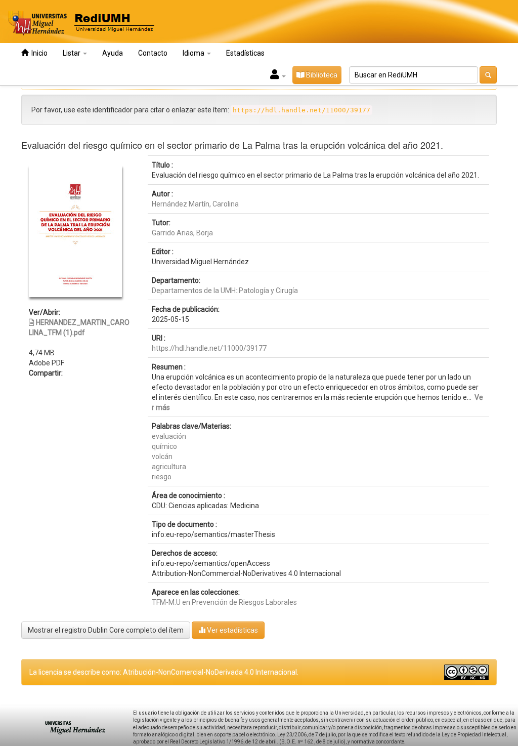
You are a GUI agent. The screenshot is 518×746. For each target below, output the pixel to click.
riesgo (161, 477)
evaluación (169, 436)
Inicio (38, 53)
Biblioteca (321, 75)
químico (164, 446)
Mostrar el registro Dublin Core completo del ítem (106, 630)
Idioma (194, 53)
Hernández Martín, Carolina (195, 204)
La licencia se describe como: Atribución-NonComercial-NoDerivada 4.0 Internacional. (163, 672)
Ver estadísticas (231, 630)
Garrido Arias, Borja (182, 233)
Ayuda (112, 53)
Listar (72, 53)
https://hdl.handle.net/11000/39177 (209, 348)
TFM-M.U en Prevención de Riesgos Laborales (224, 602)
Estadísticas (245, 53)
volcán (162, 456)
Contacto (152, 53)
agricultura (169, 467)
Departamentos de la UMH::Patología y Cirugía (225, 290)
